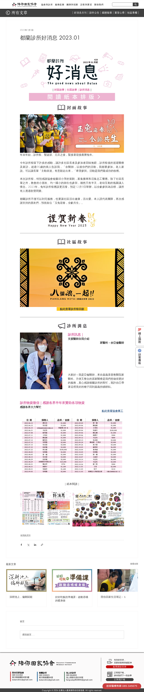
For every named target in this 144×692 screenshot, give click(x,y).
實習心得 (119, 12)
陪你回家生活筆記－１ (113, 596)
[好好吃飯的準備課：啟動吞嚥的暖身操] (72, 580)
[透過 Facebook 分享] (21, 544)
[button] (47, 5)
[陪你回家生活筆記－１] (117, 580)
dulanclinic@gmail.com (22, 680)
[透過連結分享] (42, 544)
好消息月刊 (80, 12)
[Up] (8, 13)
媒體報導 (107, 12)
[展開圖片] (46, 508)
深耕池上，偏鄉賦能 (21, 596)
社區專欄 (132, 12)
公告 (96, 12)
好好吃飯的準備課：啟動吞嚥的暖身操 (71, 598)
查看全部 (134, 563)
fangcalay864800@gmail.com (79, 680)
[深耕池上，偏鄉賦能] (26, 580)
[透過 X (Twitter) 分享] (28, 544)
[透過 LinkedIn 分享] (35, 544)
